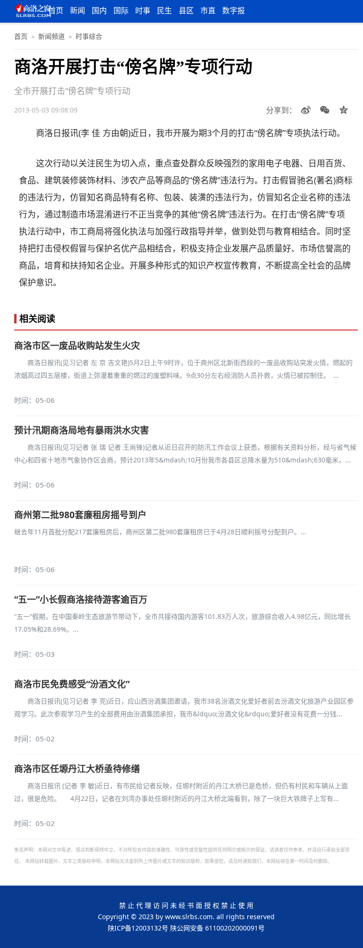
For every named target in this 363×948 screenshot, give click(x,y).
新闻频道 (51, 36)
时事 (142, 10)
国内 (99, 10)
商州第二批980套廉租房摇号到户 (80, 515)
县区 (186, 10)
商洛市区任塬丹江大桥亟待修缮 (77, 769)
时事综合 (89, 36)
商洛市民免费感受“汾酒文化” (72, 684)
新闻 (77, 10)
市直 (208, 10)
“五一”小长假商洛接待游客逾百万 (80, 599)
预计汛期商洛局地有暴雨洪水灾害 (81, 430)
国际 (121, 10)
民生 (164, 10)
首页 (55, 10)
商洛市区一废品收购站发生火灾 (77, 345)
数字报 (233, 10)
